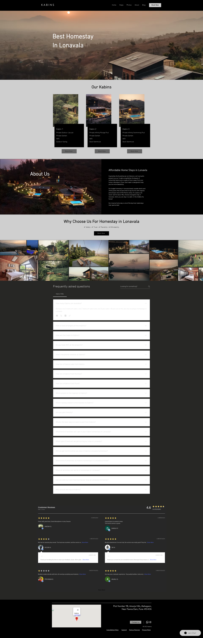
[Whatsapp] (147, 622)
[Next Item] (199, 260)
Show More (85, 542)
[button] (57, 315)
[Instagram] (150, 622)
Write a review (41, 509)
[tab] (60, 294)
